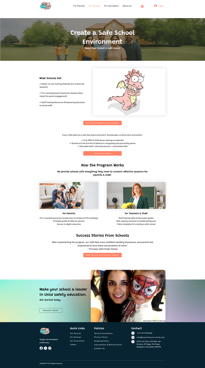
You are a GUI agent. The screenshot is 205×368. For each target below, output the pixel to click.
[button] (142, 5)
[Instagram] (49, 348)
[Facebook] (41, 348)
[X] (45, 348)
